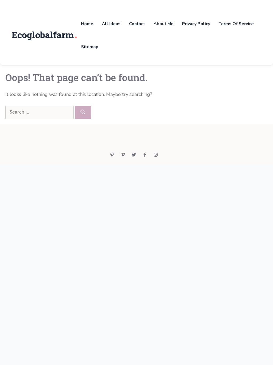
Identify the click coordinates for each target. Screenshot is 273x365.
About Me (164, 24)
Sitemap (89, 47)
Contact (137, 24)
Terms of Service (236, 24)
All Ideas (111, 24)
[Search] (83, 112)
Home (87, 24)
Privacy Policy (196, 24)
